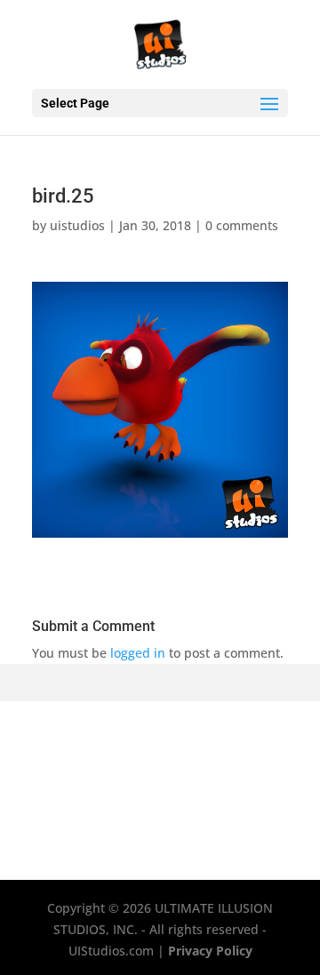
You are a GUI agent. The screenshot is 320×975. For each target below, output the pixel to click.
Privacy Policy (210, 950)
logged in (137, 652)
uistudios (77, 225)
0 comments (241, 225)
